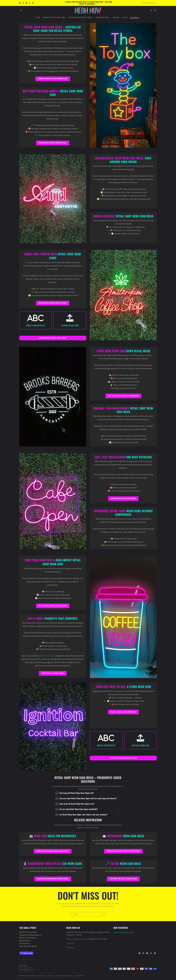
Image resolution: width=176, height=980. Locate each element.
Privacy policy (50, 975)
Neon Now (25, 975)
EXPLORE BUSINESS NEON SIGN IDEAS (53, 851)
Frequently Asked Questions (30, 935)
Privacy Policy (24, 943)
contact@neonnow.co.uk (79, 939)
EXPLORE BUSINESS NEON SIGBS (53, 606)
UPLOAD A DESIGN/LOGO (70, 325)
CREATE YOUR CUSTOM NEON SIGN (52, 78)
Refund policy (42, 975)
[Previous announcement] (61, 3)
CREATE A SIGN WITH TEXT (35, 325)
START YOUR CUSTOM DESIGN (123, 712)
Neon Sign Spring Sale (28, 946)
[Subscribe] (102, 914)
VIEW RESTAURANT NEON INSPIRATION (123, 851)
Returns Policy (25, 940)
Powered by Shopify (32, 975)
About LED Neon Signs (28, 932)
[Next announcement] (115, 3)
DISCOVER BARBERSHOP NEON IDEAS (52, 879)
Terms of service (59, 975)
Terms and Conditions (28, 938)
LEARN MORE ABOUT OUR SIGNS (52, 338)
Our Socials (70, 943)
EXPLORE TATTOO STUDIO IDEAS (123, 879)
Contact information (79, 975)
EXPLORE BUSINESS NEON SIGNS (53, 143)
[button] (21, 10)
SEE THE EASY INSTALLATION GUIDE (123, 396)
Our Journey (70, 947)
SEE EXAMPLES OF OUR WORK (123, 498)
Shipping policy (68, 975)
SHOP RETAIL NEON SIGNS (53, 673)
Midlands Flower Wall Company (123, 932)
